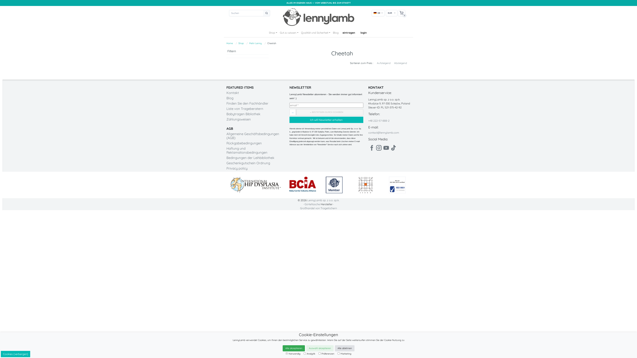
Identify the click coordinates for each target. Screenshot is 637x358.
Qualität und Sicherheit (314, 32)
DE (379, 13)
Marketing (346, 353)
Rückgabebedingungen (244, 143)
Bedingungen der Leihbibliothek (250, 158)
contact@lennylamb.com (383, 132)
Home (229, 43)
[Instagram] (379, 148)
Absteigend (400, 63)
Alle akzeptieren (293, 348)
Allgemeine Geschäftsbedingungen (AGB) (252, 136)
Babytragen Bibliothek (243, 114)
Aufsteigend (383, 63)
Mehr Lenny (255, 43)
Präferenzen (327, 353)
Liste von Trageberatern (244, 109)
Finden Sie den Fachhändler (247, 103)
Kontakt (232, 93)
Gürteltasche (312, 204)
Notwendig (294, 353)
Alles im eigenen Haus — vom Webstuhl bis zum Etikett (318, 3)
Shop (272, 32)
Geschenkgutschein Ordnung (248, 163)
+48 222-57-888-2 (378, 120)
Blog (336, 32)
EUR (390, 13)
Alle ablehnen (345, 348)
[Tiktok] (393, 148)
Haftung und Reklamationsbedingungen (246, 150)
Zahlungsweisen (238, 119)
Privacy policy (237, 168)
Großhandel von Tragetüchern (318, 208)
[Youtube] (386, 148)
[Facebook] (371, 148)
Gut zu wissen (288, 32)
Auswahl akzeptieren (320, 348)
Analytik (311, 353)
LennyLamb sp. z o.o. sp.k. (323, 200)
